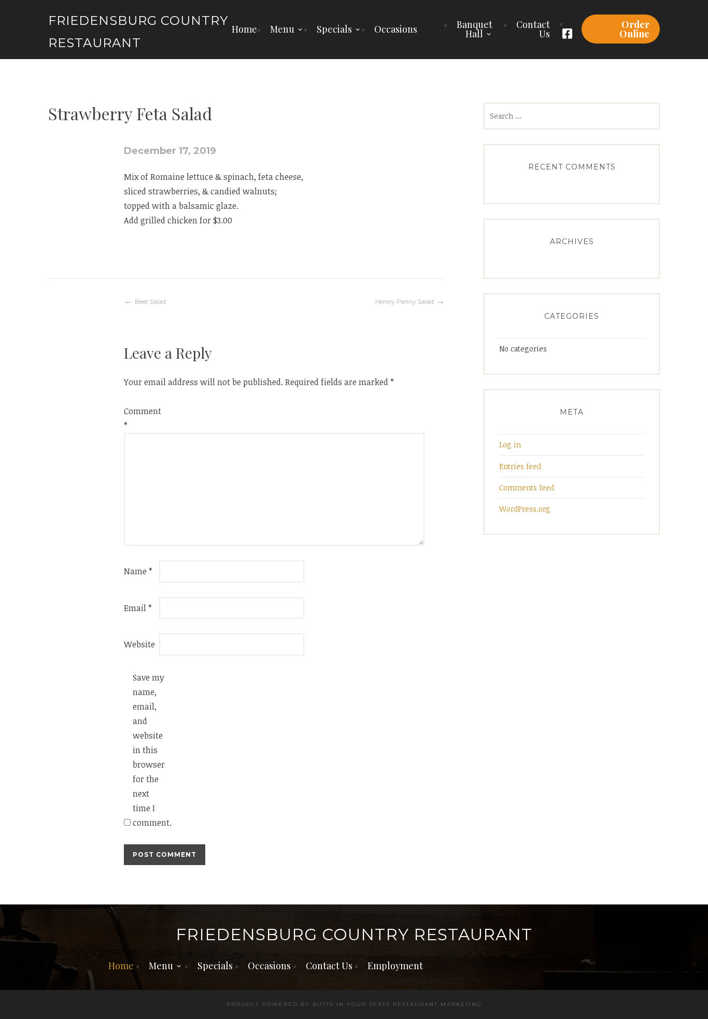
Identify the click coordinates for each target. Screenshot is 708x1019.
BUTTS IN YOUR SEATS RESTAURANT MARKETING (397, 1004)
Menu (282, 29)
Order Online (634, 29)
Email (138, 608)
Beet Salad (150, 301)
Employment (395, 965)
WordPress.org (524, 509)
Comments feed (526, 487)
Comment (140, 418)
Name (138, 571)
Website (139, 644)
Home (244, 29)
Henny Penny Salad (404, 301)
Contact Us (533, 29)
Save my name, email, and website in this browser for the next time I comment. (149, 750)
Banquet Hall (474, 29)
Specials (334, 29)
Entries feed (520, 466)
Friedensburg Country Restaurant (354, 934)
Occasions (395, 29)
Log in (510, 444)
